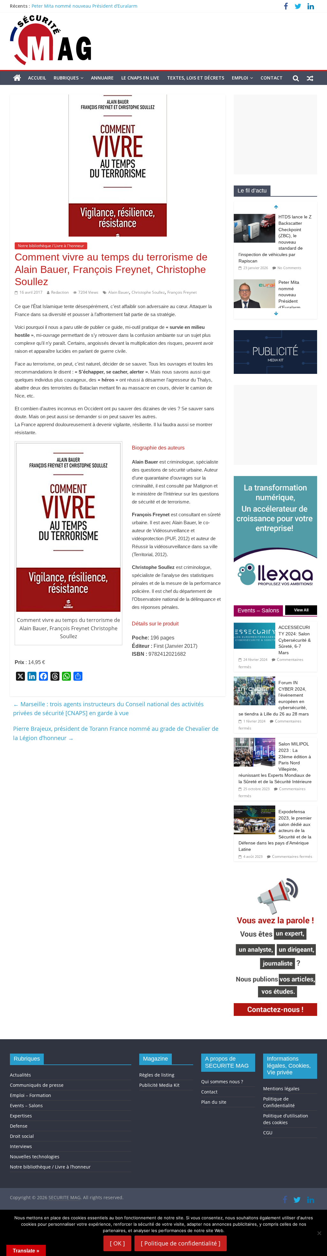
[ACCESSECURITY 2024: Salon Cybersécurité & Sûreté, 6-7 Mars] (254, 625)
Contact (272, 78)
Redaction (60, 292)
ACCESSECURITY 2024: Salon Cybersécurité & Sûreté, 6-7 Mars (294, 640)
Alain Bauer (118, 292)
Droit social (22, 1136)
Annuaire (102, 78)
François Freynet (182, 292)
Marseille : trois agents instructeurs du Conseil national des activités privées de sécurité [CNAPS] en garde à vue (108, 708)
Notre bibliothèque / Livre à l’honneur (50, 1167)
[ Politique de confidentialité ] (180, 1243)
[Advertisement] (275, 134)
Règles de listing (156, 1075)
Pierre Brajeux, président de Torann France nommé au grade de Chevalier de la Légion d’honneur (115, 733)
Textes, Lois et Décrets (195, 78)
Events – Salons (26, 1105)
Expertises (21, 1116)
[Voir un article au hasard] (310, 78)
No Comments (289, 267)
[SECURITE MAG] (17, 78)
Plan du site (213, 1102)
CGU (267, 1133)
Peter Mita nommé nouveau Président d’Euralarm (84, 6)
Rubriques (66, 78)
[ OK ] (117, 1243)
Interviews (21, 1146)
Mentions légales (281, 1089)
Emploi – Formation (30, 1095)
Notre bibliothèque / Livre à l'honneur (51, 245)
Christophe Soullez (148, 292)
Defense (18, 1126)
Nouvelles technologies (34, 1157)
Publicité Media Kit (159, 1085)
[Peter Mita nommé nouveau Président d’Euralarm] (254, 283)
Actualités (20, 1075)
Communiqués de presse (37, 1085)
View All (301, 610)
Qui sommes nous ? (222, 1081)
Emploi (240, 78)
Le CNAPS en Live (140, 78)
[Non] (319, 1233)
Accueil (37, 78)
